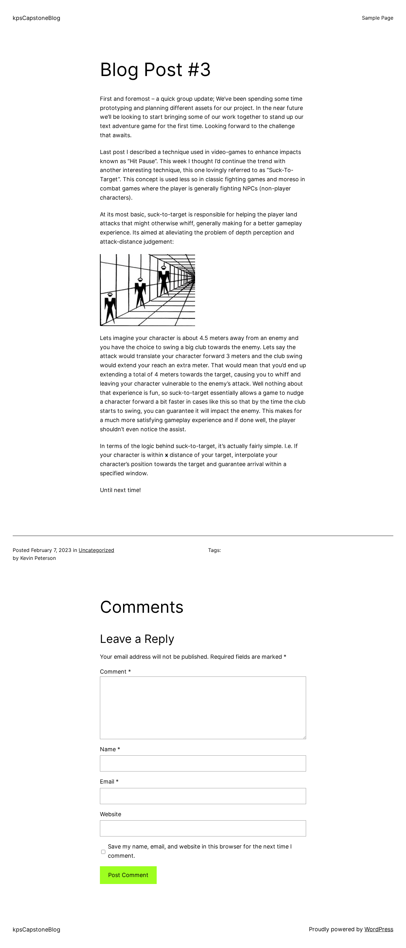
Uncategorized (96, 550)
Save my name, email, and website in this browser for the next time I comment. (200, 851)
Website (110, 814)
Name (110, 749)
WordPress (378, 929)
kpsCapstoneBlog (36, 18)
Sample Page (377, 18)
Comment (115, 671)
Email (109, 781)
